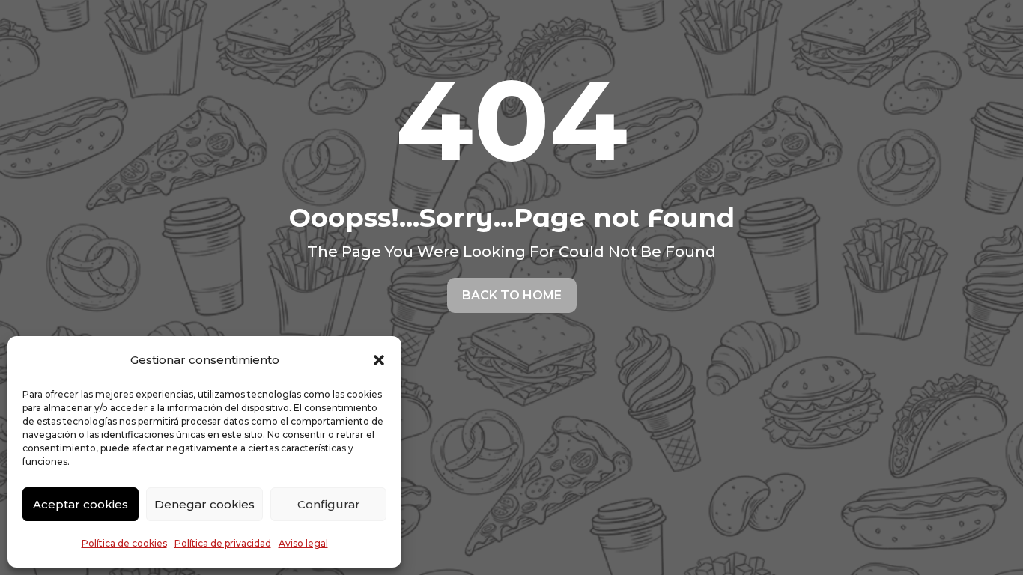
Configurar (328, 504)
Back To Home (512, 295)
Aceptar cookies (80, 504)
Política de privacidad (222, 543)
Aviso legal (303, 543)
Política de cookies (124, 543)
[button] (378, 360)
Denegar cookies (204, 504)
